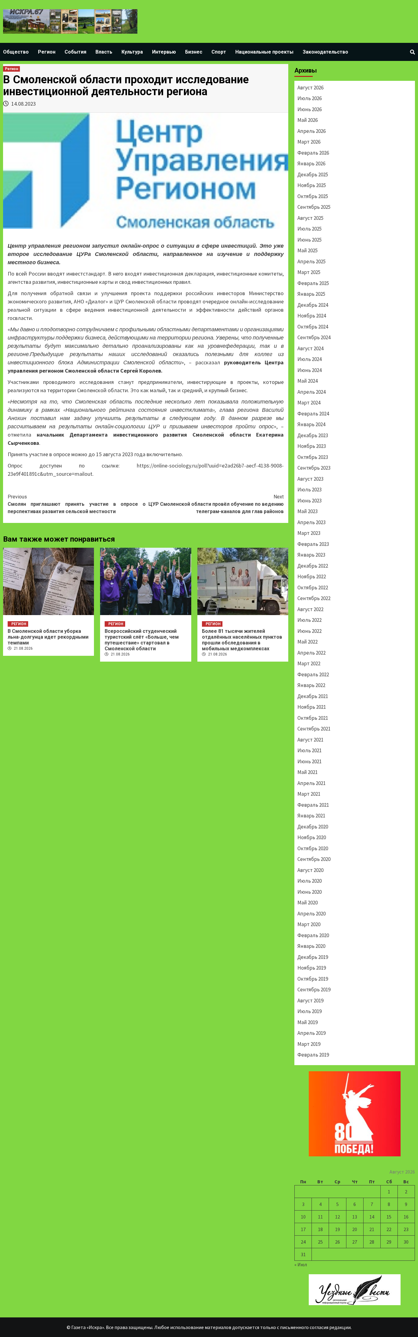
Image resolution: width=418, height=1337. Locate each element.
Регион (46, 52)
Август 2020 (310, 870)
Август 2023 (310, 478)
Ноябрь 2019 (311, 967)
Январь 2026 (311, 163)
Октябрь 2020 (312, 848)
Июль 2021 (309, 750)
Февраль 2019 (313, 1054)
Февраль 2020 (313, 935)
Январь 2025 (311, 294)
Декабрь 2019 (312, 957)
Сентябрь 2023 (313, 467)
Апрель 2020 (311, 913)
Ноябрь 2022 (311, 576)
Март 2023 (308, 533)
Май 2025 (307, 250)
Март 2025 (308, 272)
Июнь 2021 (309, 761)
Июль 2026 (309, 98)
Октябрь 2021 (312, 718)
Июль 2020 (309, 880)
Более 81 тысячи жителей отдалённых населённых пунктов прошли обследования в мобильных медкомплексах (242, 640)
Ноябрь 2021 (311, 707)
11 (320, 1217)
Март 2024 (308, 402)
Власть (103, 52)
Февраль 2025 (313, 283)
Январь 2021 (311, 815)
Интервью (164, 52)
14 (371, 1217)
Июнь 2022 (309, 631)
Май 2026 (307, 120)
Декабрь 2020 (312, 826)
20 (354, 1229)
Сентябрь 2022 (313, 598)
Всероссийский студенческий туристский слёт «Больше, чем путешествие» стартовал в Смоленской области (142, 640)
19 (337, 1229)
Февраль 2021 (313, 805)
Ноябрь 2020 (311, 837)
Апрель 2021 (311, 783)
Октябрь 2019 (312, 978)
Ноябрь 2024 (311, 315)
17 (303, 1229)
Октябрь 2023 (312, 457)
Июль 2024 (309, 359)
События (75, 52)
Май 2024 (307, 380)
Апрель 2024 (311, 392)
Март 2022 (308, 663)
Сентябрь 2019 (313, 989)
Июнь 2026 (309, 109)
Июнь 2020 (309, 891)
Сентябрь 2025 (313, 207)
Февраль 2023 (313, 544)
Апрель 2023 (311, 522)
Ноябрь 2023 (311, 446)
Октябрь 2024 (312, 326)
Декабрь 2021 (312, 696)
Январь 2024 (311, 424)
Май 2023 (307, 511)
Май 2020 (307, 902)
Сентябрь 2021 (313, 728)
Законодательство (325, 52)
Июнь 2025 (309, 239)
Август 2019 (310, 1000)
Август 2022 (310, 609)
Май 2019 (307, 1022)
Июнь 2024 (309, 370)
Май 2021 (307, 772)
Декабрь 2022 (312, 565)
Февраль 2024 (313, 413)
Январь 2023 (311, 554)
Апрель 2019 (311, 1033)
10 (303, 1217)
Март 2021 (308, 794)
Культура (132, 52)
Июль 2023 (309, 489)
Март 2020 (308, 924)
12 (337, 1217)
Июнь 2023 (309, 500)
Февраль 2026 (313, 152)
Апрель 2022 (311, 652)
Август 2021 (310, 739)
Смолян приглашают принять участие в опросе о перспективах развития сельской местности (77, 504)
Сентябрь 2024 (313, 337)
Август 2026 (310, 87)
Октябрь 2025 (312, 196)
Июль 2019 (309, 1011)
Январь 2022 (311, 685)
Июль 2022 (309, 620)
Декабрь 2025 (312, 174)
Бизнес (193, 52)
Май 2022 (307, 641)
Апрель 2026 (311, 131)
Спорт (218, 52)
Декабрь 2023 (312, 435)
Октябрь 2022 (312, 587)
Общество (16, 52)
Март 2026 (308, 141)
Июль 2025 (309, 228)
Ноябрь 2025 (311, 185)
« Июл (300, 1264)
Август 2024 (310, 348)
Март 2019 (308, 1044)
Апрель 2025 (311, 261)
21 (371, 1229)
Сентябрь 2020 (313, 859)
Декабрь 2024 (312, 305)
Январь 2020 (311, 946)
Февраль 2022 (313, 674)
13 (354, 1217)
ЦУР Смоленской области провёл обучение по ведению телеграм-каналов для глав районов (216, 504)
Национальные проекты (264, 52)
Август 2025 (310, 218)
